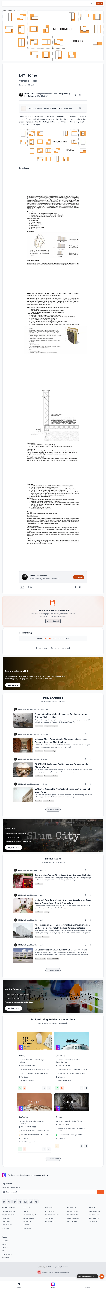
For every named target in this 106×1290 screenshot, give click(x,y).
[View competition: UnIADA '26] (71, 1041)
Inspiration (26, 1224)
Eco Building (29, 96)
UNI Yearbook (49, 1218)
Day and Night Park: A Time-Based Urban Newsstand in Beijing (63, 875)
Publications (27, 1228)
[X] (14, 1201)
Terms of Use (5, 1228)
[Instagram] (31, 1201)
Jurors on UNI (93, 1221)
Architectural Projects (29, 1214)
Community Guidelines (8, 1211)
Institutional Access (73, 1218)
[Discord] (4, 1201)
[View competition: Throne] (71, 1102)
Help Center (5, 1251)
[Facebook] (36, 1201)
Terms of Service (7, 1224)
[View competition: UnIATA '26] (34, 1102)
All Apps (25, 1211)
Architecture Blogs (28, 1218)
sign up (52, 638)
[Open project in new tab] (79, 108)
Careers (4, 1244)
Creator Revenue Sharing (52, 1214)
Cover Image (24, 168)
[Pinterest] (20, 1201)
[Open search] (92, 3)
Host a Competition (72, 1214)
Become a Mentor (94, 1218)
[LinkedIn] (25, 1201)
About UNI (5, 1241)
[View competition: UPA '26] (34, 1041)
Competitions (27, 1221)
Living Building (64, 94)
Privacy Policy (6, 1221)
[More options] (85, 95)
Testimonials (5, 1257)
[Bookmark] (80, 95)
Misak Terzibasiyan (32, 94)
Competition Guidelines (8, 1214)
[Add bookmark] (86, 709)
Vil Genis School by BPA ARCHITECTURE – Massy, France (61, 950)
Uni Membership (50, 1221)
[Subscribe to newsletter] (100, 1192)
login (44, 638)
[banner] (53, 673)
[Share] (75, 95)
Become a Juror (94, 1214)
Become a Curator (94, 1211)
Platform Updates (7, 1254)
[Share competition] (49, 1088)
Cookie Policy (6, 1218)
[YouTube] (9, 1201)
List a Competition (72, 1221)
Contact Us (5, 1247)
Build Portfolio (49, 1211)
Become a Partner (72, 1211)
